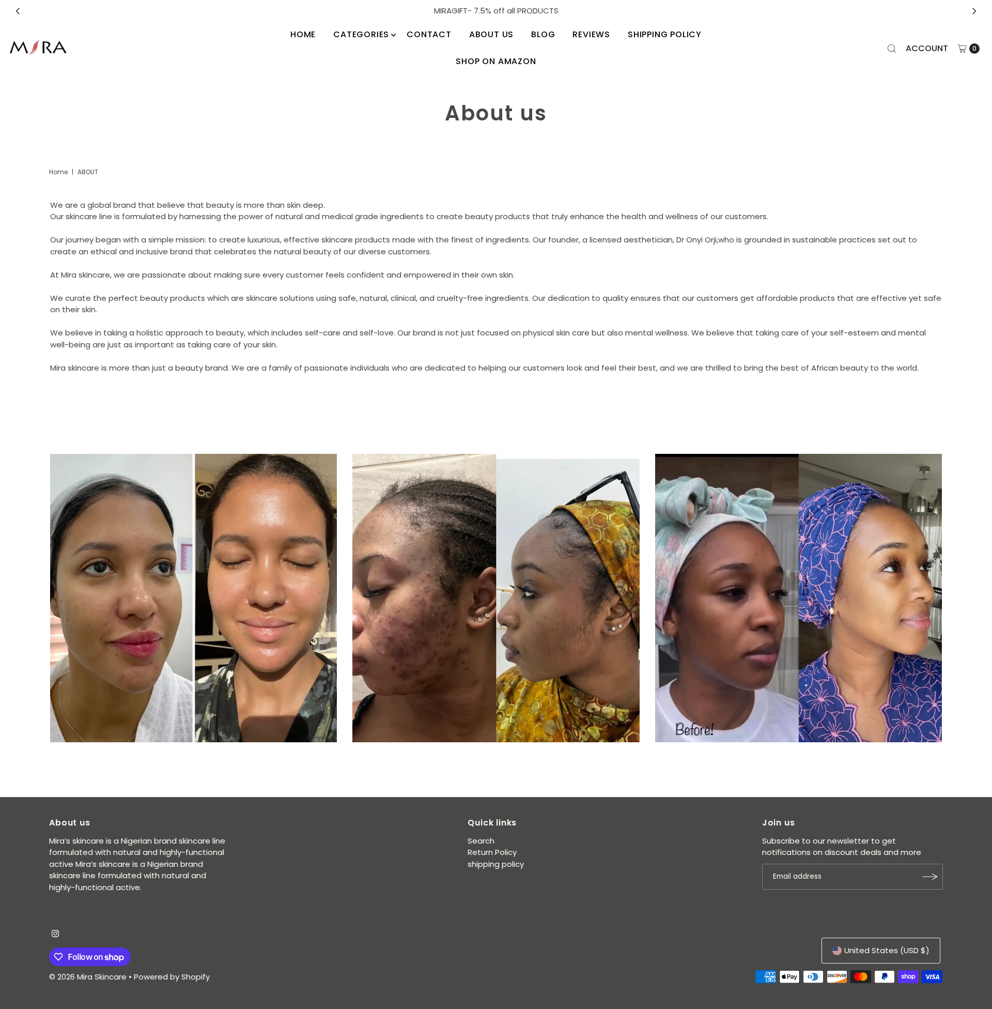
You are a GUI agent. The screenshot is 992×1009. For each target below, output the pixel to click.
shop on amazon (496, 61)
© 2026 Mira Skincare (88, 976)
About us (491, 34)
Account (927, 48)
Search (481, 840)
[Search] (891, 49)
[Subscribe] (930, 877)
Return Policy (492, 852)
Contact (429, 34)
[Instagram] (55, 934)
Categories (361, 34)
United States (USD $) (886, 950)
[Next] (974, 11)
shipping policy (665, 34)
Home (303, 34)
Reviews (591, 34)
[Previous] (18, 11)
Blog (543, 34)
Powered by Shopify (172, 976)
